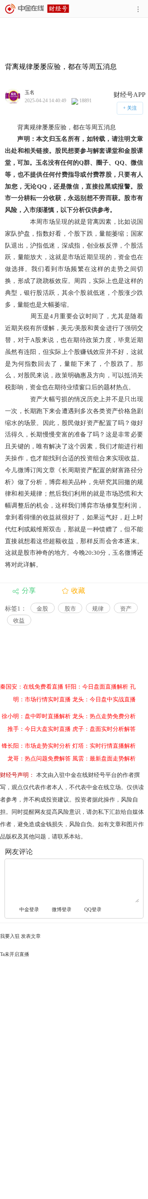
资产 (126, 609)
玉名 (30, 92)
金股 (42, 609)
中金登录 (29, 909)
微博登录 (62, 909)
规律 (98, 609)
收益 (19, 621)
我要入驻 (10, 936)
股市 (70, 609)
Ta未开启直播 (14, 954)
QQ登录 (93, 909)
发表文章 (31, 936)
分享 (29, 591)
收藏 (78, 591)
